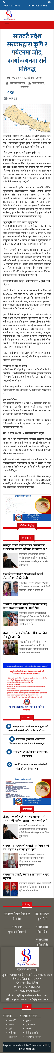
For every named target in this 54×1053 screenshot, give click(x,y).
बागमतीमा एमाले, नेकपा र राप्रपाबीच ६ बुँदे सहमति (30, 754)
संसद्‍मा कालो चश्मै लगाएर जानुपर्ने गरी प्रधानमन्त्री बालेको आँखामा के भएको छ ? (28, 729)
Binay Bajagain (27, 1049)
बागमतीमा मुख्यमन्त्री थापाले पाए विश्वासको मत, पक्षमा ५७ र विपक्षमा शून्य (27, 741)
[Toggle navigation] (7, 25)
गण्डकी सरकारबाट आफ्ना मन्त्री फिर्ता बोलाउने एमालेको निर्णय (30, 767)
